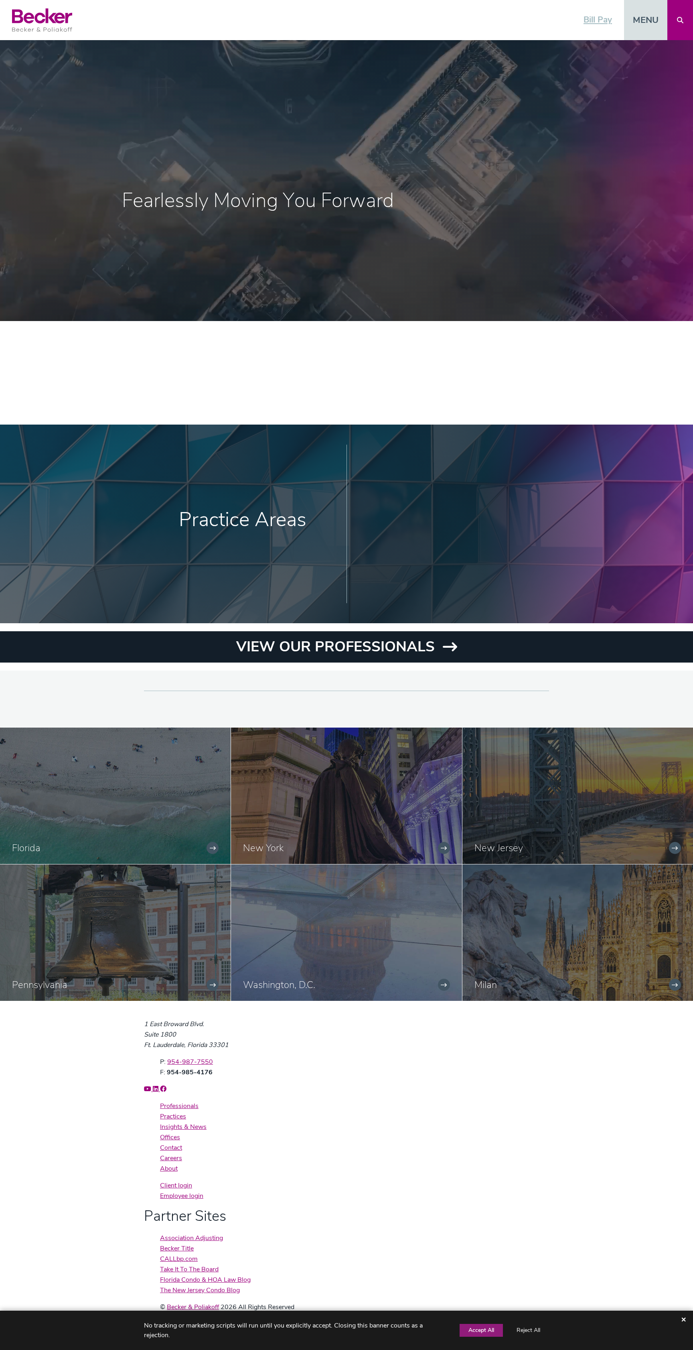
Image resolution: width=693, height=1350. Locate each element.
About (169, 1168)
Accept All (481, 1330)
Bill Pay (598, 19)
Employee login (181, 1195)
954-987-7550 (190, 1061)
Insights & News (183, 1126)
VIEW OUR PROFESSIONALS (335, 647)
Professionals (179, 1106)
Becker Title (177, 1248)
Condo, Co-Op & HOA (460, 477)
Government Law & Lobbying (473, 536)
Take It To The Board (189, 1269)
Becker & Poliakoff (193, 1307)
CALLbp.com (179, 1258)
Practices (173, 1116)
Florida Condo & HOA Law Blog (205, 1279)
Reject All (528, 1330)
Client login (176, 1185)
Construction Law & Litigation (474, 497)
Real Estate (440, 596)
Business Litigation (454, 457)
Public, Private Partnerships (471, 576)
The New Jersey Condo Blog (200, 1290)
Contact (171, 1147)
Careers (171, 1158)
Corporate (438, 516)
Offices (170, 1137)
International (443, 556)
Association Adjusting (191, 1238)
